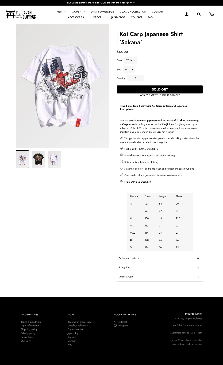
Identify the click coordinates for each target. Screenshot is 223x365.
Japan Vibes (178, 344)
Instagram (122, 325)
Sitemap (72, 337)
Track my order (75, 329)
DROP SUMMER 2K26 (102, 11)
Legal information (30, 325)
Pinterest (122, 322)
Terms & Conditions (31, 322)
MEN (60, 11)
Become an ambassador (80, 322)
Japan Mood (178, 340)
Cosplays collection (78, 325)
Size (119, 69)
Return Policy (27, 337)
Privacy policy (28, 333)
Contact (71, 341)
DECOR (97, 17)
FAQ (150, 17)
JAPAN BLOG (118, 17)
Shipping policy (29, 329)
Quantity (121, 78)
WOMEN (77, 11)
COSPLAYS (158, 11)
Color (120, 60)
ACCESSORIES (76, 17)
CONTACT (136, 17)
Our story (25, 341)
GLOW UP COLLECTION (133, 11)
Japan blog (73, 333)
